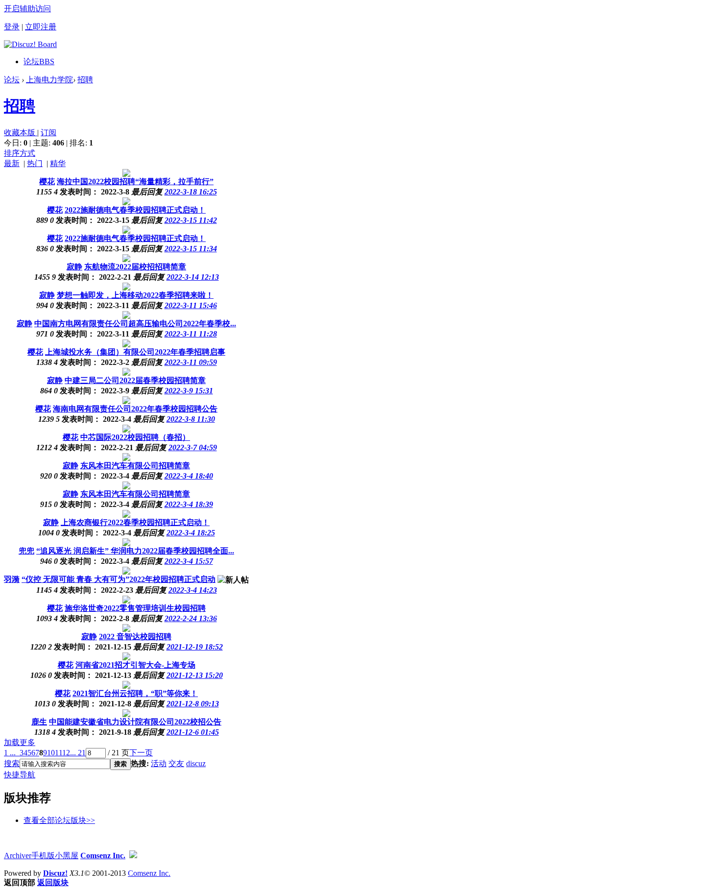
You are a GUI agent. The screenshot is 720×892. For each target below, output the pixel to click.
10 (51, 752)
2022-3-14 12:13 (193, 277)
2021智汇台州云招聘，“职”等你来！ (135, 693)
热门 (35, 163)
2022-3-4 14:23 (192, 590)
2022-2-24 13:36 (191, 618)
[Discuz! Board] (30, 44)
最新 (12, 163)
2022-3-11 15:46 (191, 305)
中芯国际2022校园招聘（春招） (135, 437)
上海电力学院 (49, 79)
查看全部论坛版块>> (59, 820)
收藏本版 (20, 132)
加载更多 (19, 742)
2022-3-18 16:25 (191, 192)
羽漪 (12, 579)
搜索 (12, 763)
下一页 (141, 752)
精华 (58, 163)
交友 (176, 763)
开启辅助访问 (27, 8)
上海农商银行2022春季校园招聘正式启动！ (135, 522)
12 (66, 752)
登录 (12, 27)
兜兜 (26, 551)
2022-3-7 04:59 (192, 447)
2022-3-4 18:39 (189, 504)
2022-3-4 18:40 (189, 476)
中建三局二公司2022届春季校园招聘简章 (135, 380)
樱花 (47, 181)
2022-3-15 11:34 (191, 248)
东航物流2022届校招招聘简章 (135, 267)
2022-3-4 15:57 (189, 561)
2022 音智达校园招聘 (135, 636)
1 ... (10, 752)
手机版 (43, 855)
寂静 (74, 267)
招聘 (85, 79)
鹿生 (39, 722)
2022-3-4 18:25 (191, 533)
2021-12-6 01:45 (193, 732)
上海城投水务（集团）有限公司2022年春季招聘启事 (135, 352)
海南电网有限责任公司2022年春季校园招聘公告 (135, 409)
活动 (159, 763)
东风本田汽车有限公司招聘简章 (135, 465)
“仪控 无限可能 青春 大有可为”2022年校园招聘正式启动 (119, 579)
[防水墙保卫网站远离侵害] (133, 855)
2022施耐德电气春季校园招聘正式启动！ (135, 210)
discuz (196, 763)
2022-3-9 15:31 (189, 390)
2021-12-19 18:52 (195, 647)
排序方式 (19, 153)
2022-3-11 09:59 (191, 362)
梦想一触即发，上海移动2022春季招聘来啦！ (135, 295)
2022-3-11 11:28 (191, 334)
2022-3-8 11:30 (191, 419)
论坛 (39, 61)
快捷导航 (19, 775)
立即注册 (40, 27)
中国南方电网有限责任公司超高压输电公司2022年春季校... (135, 323)
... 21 (78, 752)
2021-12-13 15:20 (195, 675)
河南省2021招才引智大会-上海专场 (135, 665)
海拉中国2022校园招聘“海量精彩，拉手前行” (135, 181)
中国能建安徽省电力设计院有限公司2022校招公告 (135, 722)
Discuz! (55, 873)
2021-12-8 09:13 (193, 703)
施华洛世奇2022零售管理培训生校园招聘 (135, 608)
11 (58, 752)
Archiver (17, 855)
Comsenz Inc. (102, 855)
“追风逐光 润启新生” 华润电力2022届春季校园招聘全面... (135, 551)
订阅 (48, 132)
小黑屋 (66, 855)
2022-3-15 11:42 (191, 220)
